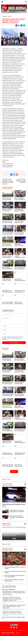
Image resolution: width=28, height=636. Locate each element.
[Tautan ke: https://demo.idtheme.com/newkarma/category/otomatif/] (25, 484)
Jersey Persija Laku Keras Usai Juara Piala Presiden (15, 572)
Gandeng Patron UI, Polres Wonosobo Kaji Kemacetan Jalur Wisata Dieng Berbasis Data (7, 291)
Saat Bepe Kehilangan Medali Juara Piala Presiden (14, 567)
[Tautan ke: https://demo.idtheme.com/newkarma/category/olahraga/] (25, 549)
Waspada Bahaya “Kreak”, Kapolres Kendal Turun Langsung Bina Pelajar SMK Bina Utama (7, 198)
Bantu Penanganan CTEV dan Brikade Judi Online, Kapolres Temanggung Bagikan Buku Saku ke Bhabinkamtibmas (20, 198)
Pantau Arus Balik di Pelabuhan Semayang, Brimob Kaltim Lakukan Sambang (8, 181)
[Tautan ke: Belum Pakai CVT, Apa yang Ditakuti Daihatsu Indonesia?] (5, 511)
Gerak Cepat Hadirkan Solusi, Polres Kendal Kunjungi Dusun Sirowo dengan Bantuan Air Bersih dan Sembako (7, 303)
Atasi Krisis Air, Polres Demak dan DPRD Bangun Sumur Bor (7, 256)
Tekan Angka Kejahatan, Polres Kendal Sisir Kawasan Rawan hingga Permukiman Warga (20, 245)
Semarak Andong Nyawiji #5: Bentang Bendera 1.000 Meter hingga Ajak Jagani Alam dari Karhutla (20, 210)
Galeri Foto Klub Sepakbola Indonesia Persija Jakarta (13, 580)
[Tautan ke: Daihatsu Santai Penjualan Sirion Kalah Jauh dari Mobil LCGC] (5, 517)
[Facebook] (11, 174)
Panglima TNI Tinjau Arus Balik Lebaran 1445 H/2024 (21, 180)
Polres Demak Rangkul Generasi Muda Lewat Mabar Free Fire (7, 233)
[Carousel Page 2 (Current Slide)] (15, 538)
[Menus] (2, 1)
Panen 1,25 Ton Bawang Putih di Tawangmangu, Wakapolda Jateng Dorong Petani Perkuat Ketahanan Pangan (19, 303)
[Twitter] (14, 174)
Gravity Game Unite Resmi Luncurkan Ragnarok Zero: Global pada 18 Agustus (12, 612)
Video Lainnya (12, 617)
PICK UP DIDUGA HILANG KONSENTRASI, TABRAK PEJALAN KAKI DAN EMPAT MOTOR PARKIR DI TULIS (7, 268)
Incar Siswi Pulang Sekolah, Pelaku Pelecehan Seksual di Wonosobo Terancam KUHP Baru (20, 222)
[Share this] (16, 25)
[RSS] (17, 174)
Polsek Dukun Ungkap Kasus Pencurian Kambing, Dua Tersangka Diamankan (20, 291)
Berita (3, 25)
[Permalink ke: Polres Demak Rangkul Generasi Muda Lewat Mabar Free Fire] (7, 228)
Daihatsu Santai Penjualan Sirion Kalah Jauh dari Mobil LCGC (17, 516)
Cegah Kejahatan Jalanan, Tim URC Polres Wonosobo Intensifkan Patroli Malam (6, 279)
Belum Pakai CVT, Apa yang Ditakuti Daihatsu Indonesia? (17, 511)
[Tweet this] (19, 25)
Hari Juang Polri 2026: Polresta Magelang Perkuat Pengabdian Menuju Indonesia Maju (20, 268)
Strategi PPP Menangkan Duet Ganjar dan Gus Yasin (12, 534)
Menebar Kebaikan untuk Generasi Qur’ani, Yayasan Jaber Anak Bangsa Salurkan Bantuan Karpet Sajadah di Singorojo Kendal (7, 210)
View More (14, 471)
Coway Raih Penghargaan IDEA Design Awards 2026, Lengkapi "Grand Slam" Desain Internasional (14, 607)
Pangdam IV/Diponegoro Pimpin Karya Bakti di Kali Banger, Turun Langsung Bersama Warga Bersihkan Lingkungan (20, 256)
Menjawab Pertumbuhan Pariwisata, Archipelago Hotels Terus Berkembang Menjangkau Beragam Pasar (12, 599)
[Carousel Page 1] (13, 538)
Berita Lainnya (5, 617)
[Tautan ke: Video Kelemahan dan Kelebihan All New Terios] (14, 494)
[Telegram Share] (22, 25)
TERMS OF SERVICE (5, 633)
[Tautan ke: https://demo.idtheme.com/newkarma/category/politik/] (25, 524)
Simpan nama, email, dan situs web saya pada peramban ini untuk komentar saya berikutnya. (12, 338)
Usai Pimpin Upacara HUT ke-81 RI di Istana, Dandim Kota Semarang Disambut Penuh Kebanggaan (7, 222)
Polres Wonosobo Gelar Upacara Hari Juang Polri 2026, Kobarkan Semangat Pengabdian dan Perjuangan (7, 245)
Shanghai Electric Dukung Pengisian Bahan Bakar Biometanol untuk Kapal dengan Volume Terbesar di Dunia (14, 593)
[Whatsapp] (24, 25)
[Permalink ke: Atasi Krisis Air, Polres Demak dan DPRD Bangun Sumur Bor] (7, 251)
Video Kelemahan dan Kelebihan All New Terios (13, 505)
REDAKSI (18, 632)
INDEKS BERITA (15, 633)
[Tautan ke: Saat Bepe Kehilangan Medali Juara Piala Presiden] (14, 558)
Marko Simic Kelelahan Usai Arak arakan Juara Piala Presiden (14, 576)
